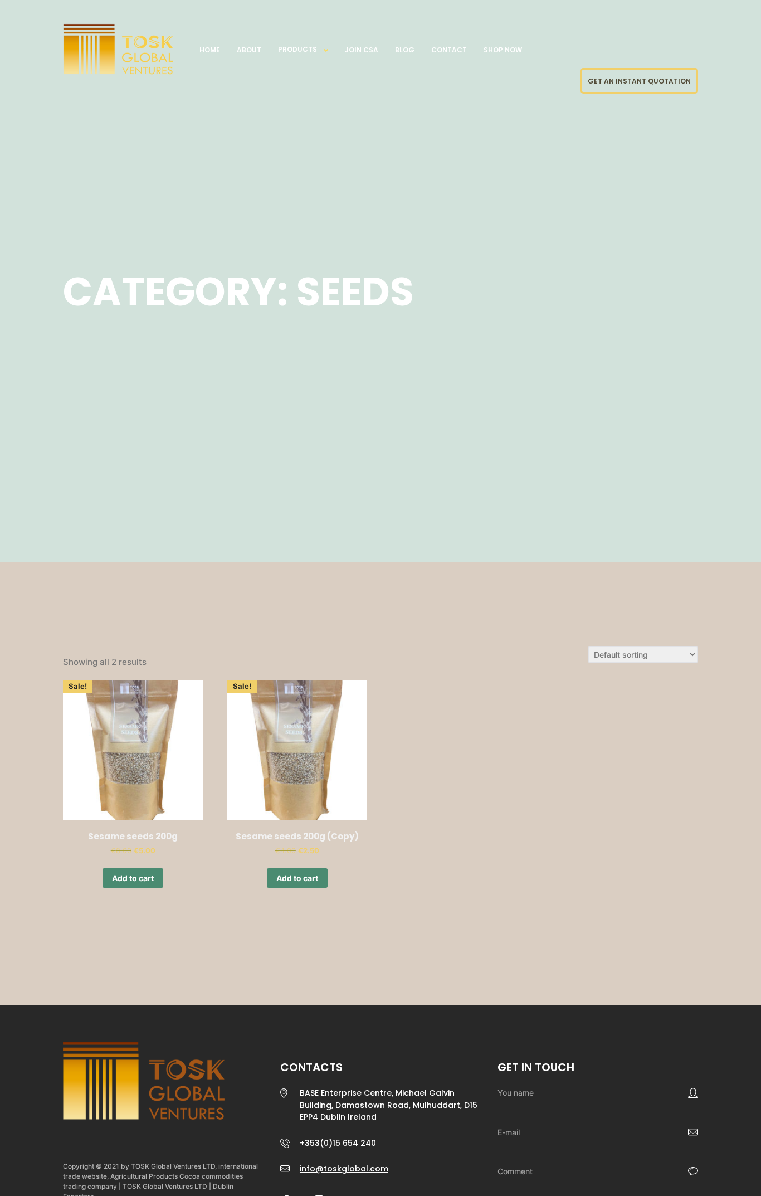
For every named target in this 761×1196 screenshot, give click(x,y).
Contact (449, 50)
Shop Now (503, 50)
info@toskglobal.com (344, 1168)
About (249, 50)
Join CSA (361, 50)
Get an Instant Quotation (639, 81)
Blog (404, 50)
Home (209, 50)
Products (297, 49)
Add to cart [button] (133, 878)
